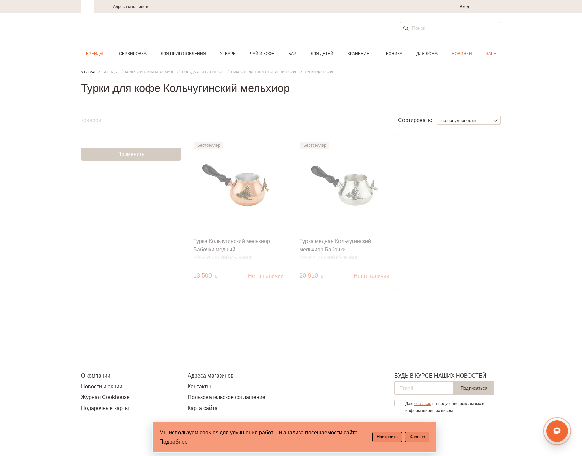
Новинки (462, 53)
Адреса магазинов (130, 6)
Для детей (322, 53)
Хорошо (417, 436)
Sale (491, 53)
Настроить (387, 436)
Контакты (199, 386)
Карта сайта (203, 408)
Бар (292, 53)
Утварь (228, 53)
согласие (422, 403)
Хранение (358, 53)
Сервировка (133, 53)
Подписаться (474, 388)
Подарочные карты (105, 408)
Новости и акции (101, 386)
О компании (95, 376)
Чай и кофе (262, 53)
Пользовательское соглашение (226, 397)
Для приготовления (183, 53)
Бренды (94, 53)
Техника (393, 53)
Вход (464, 6)
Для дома (427, 53)
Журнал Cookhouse (105, 397)
